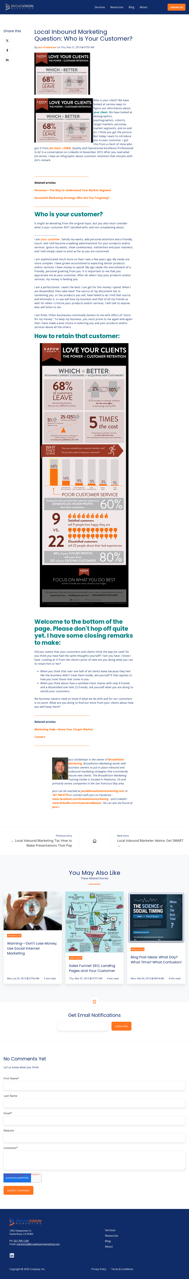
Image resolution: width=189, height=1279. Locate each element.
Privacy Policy (98, 1269)
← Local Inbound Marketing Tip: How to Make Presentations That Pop (41, 842)
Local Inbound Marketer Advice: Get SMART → (150, 842)
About (144, 7)
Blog (131, 7)
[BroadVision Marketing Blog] (94, 840)
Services (100, 7)
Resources (116, 7)
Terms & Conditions (122, 1269)
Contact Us (176, 7)
